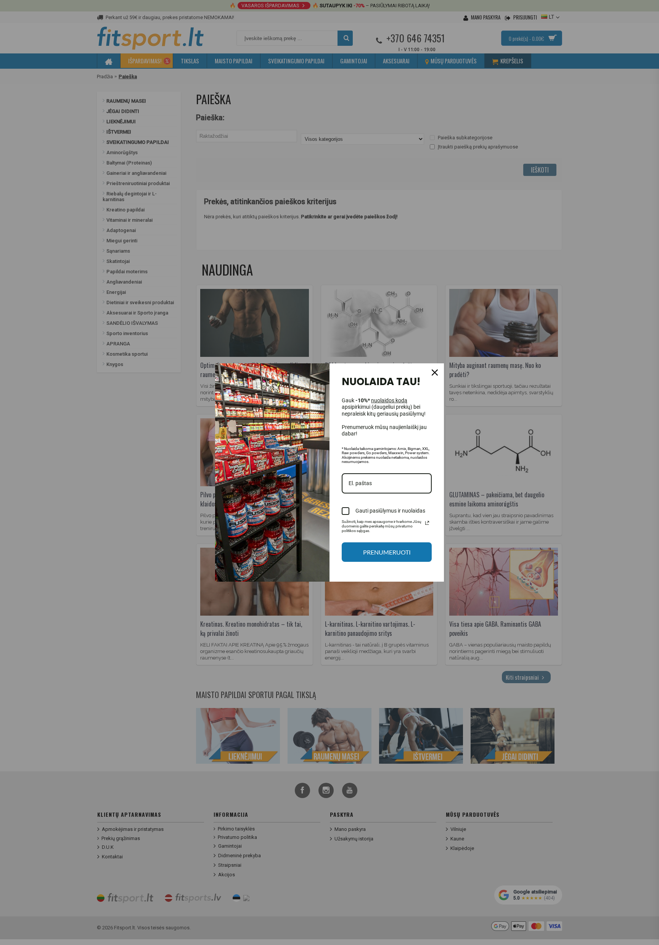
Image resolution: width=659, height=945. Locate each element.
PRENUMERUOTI (387, 552)
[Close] (435, 372)
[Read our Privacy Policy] (427, 522)
